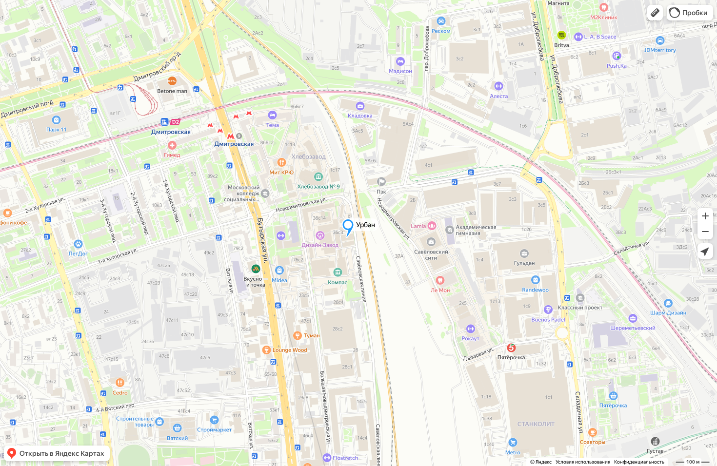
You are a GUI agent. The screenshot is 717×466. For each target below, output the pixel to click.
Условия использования (583, 462)
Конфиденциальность (639, 462)
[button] (655, 12)
